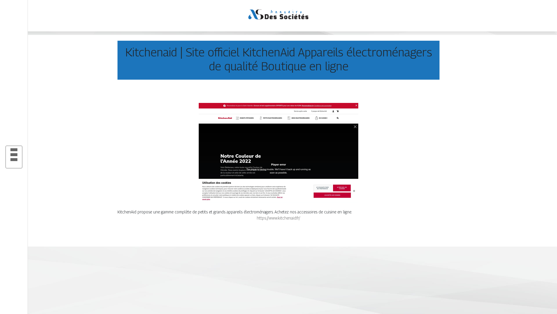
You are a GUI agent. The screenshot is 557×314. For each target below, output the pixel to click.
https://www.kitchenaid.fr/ (278, 217)
